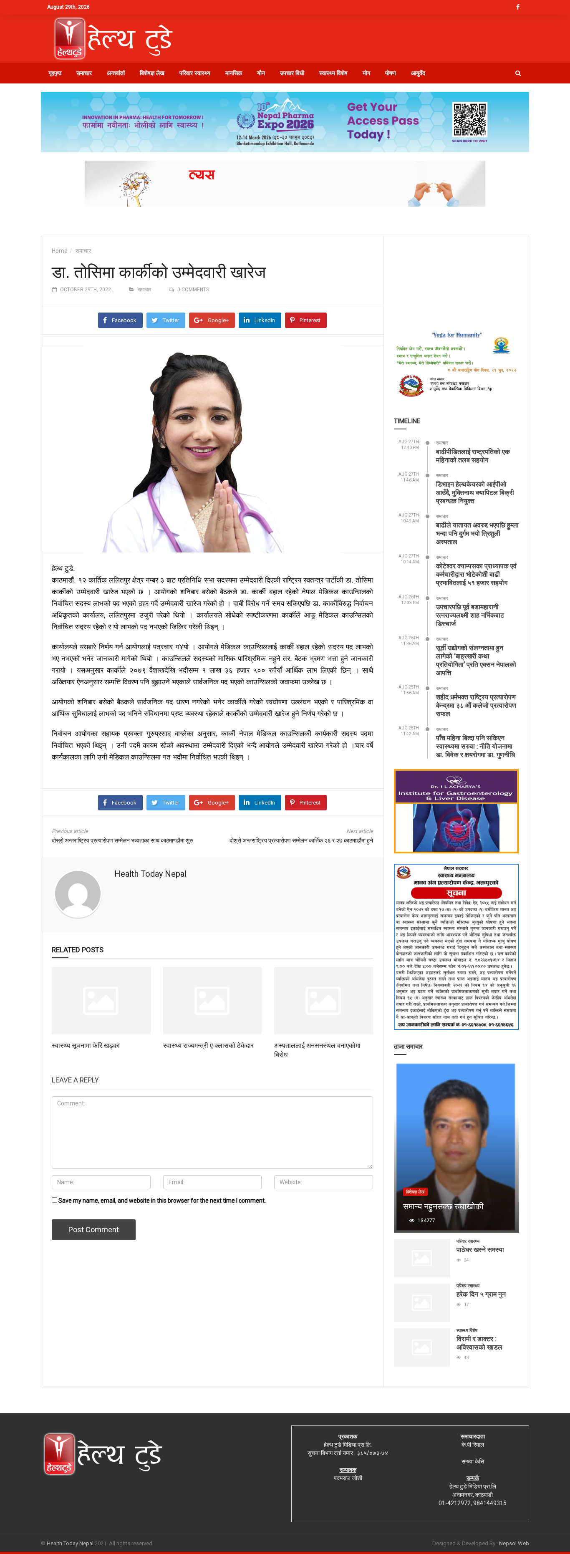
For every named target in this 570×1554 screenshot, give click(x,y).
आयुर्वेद (418, 73)
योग (366, 73)
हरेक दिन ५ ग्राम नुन (481, 1293)
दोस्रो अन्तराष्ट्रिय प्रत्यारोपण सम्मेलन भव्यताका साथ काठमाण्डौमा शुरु (122, 840)
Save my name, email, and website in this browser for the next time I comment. (162, 1200)
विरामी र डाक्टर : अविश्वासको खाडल (479, 1342)
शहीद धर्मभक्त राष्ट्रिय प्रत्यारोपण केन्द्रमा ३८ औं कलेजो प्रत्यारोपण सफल (476, 705)
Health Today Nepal (150, 874)
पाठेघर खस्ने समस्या (480, 1249)
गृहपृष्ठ (54, 73)
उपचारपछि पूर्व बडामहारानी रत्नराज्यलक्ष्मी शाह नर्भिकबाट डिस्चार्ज (470, 615)
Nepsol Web (514, 1543)
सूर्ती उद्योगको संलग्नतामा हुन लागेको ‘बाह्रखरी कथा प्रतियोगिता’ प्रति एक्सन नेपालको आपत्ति (476, 660)
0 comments (193, 290)
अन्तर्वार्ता (116, 73)
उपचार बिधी (292, 73)
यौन (261, 73)
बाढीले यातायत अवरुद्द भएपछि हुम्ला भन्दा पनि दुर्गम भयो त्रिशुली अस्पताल (477, 533)
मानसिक (233, 73)
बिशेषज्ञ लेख (152, 73)
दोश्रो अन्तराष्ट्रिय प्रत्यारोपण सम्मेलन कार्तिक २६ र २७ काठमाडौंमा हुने (301, 840)
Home (60, 250)
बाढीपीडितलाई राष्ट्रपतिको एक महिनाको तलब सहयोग (473, 455)
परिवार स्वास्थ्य (194, 73)
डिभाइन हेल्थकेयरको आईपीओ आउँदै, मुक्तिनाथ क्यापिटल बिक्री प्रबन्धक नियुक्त (475, 492)
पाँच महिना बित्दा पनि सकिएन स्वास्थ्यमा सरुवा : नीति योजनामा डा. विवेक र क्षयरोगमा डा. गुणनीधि (475, 746)
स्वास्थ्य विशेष (333, 73)
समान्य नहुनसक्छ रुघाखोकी (443, 1206)
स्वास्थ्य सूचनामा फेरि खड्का (86, 1045)
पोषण (390, 73)
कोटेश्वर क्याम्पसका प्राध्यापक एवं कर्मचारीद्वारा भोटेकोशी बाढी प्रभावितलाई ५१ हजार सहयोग (476, 574)
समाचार (84, 73)
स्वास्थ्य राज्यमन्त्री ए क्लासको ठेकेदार (208, 1045)
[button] (518, 73)
